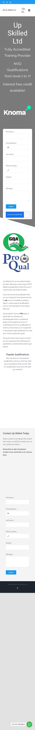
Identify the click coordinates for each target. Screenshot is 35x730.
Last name (10, 154)
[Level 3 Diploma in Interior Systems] (10, 405)
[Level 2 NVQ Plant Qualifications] (10, 390)
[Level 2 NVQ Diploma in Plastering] (10, 374)
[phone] (10, 2)
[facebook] (3, 2)
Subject (8, 177)
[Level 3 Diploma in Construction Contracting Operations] (25, 390)
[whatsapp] (7, 2)
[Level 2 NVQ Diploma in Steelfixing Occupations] (25, 374)
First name (10, 132)
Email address (11, 143)
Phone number (11, 166)
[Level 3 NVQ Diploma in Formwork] (25, 405)
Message (9, 188)
